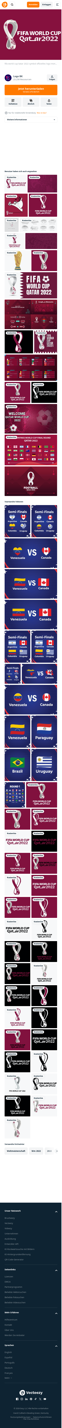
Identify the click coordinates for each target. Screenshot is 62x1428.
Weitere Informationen (17, 118)
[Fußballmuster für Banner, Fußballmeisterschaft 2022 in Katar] (19, 201)
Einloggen (46, 4)
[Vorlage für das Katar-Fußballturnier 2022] (30, 545)
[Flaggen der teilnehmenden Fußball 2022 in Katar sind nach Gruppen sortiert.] (30, 472)
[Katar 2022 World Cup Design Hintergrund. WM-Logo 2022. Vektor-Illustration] (30, 366)
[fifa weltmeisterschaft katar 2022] (41, 242)
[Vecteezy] (4, 4)
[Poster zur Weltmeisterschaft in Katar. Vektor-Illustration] (16, 446)
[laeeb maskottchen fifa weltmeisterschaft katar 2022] (16, 222)
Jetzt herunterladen (31, 90)
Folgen (52, 79)
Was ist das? (42, 113)
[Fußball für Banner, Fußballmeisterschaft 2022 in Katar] (20, 300)
